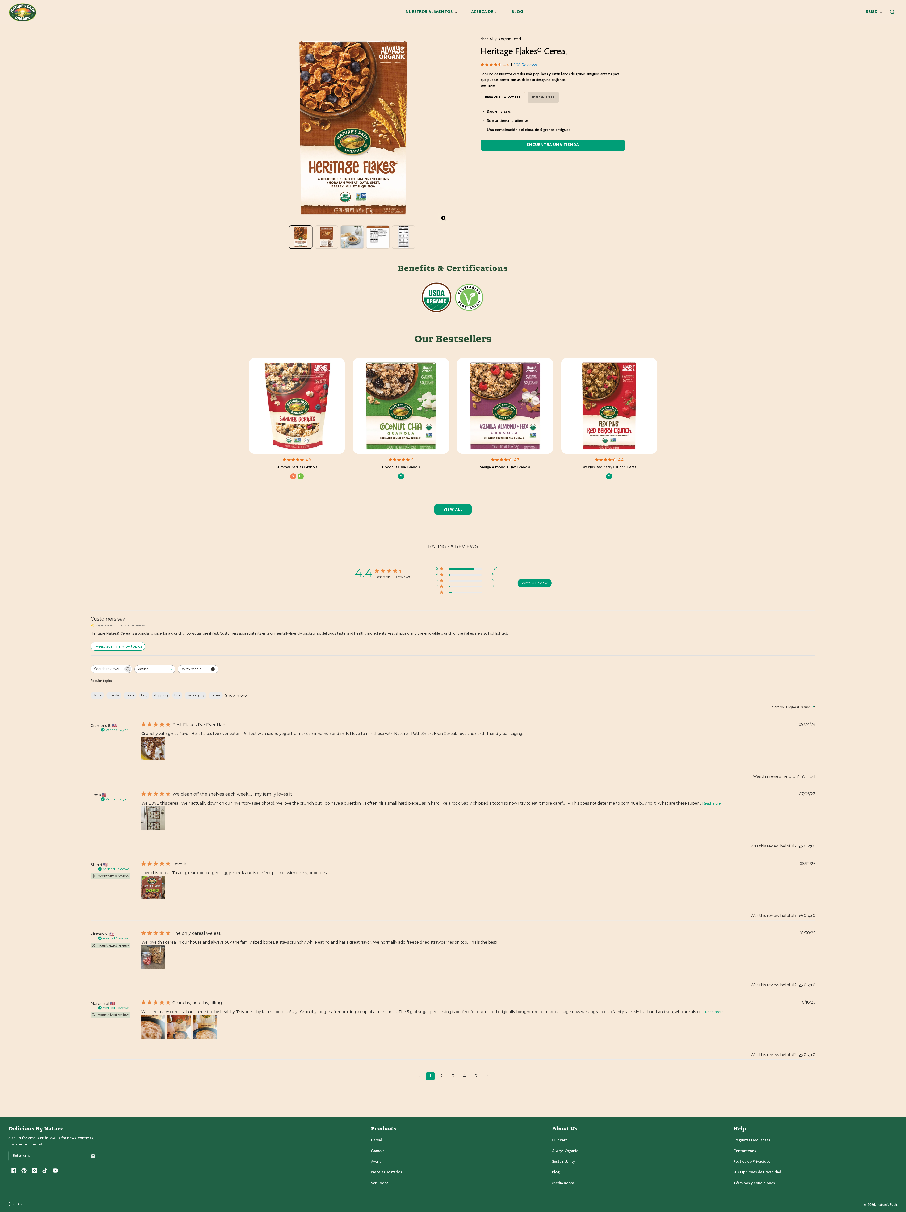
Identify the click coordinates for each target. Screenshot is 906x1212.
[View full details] (297, 406)
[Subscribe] (93, 1156)
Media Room (563, 1183)
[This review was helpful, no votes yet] (801, 846)
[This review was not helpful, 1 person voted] (811, 776)
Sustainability (563, 1162)
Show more (236, 695)
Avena (376, 1162)
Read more (711, 803)
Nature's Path (887, 1205)
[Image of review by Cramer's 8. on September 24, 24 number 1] (153, 748)
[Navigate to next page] (486, 1076)
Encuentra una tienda (553, 145)
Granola (377, 1151)
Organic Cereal (510, 39)
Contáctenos (744, 1151)
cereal (216, 695)
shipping (161, 695)
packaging (195, 695)
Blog (556, 1172)
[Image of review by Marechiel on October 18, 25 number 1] (153, 1027)
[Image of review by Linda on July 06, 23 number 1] (153, 818)
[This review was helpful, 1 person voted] (803, 776)
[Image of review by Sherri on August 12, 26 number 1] (153, 887)
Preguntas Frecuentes (751, 1140)
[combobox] (154, 669)
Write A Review (534, 583)
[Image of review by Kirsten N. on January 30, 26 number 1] (153, 957)
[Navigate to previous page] (419, 1076)
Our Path (560, 1140)
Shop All (487, 39)
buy (144, 695)
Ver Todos (379, 1183)
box (177, 695)
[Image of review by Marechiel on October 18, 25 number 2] (179, 1027)
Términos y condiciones (754, 1183)
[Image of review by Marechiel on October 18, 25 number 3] (205, 1027)
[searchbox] (107, 669)
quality (114, 695)
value (130, 695)
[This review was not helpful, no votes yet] (810, 846)
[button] (892, 12)
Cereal (376, 1140)
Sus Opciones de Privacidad (757, 1172)
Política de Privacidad (752, 1162)
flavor (97, 695)
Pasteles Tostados (386, 1172)
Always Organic (565, 1151)
